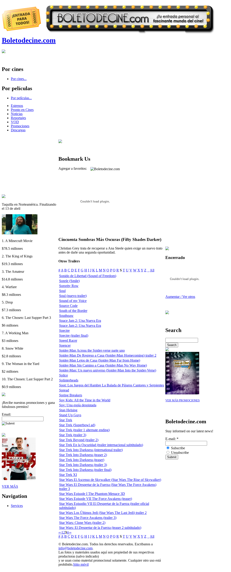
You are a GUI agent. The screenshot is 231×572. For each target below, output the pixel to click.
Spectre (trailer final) (73, 335)
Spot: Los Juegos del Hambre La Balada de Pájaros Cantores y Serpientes (111, 385)
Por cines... (19, 79)
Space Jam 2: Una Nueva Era (80, 320)
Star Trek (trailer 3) (72, 435)
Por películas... (21, 98)
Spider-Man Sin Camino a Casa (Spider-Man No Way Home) (103, 365)
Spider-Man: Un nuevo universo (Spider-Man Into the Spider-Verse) (107, 370)
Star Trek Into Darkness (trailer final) (85, 470)
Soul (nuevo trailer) (73, 296)
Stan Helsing (68, 410)
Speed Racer (68, 340)
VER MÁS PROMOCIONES (182, 400)
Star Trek (65, 420)
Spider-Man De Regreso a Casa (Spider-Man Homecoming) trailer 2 (107, 355)
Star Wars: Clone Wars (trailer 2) (82, 523)
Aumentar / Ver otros (180, 297)
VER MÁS (10, 486)
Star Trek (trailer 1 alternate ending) (84, 430)
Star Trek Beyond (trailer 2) (78, 440)
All (152, 270)
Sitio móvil (81, 564)
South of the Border (73, 311)
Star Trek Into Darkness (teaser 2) (83, 455)
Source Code (68, 306)
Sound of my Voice (73, 301)
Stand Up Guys (70, 415)
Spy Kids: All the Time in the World (84, 400)
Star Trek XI (68, 475)
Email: (6, 414)
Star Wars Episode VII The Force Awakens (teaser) (95, 499)
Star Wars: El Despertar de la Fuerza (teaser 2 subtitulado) (100, 528)
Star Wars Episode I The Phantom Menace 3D (92, 494)
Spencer (65, 345)
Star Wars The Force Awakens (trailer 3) (87, 518)
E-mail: (171, 439)
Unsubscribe (179, 452)
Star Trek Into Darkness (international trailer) (91, 450)
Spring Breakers (70, 395)
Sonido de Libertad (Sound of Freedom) (87, 276)
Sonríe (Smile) (69, 281)
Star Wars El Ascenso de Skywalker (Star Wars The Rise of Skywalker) (110, 480)
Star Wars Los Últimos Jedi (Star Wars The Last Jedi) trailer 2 (103, 513)
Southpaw (66, 316)
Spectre (64, 330)
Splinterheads (68, 380)
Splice (63, 375)
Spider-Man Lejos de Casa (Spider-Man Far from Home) (99, 360)
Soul (62, 291)
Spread (64, 390)
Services (17, 506)
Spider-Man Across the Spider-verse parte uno (92, 350)
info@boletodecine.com (75, 548)
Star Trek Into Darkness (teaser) (81, 460)
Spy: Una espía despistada (77, 405)
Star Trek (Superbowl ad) (77, 425)
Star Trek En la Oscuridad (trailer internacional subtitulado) (101, 445)
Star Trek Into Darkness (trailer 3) (83, 465)
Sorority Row (69, 286)
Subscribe (177, 448)
